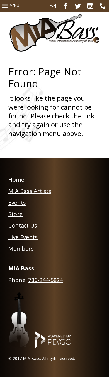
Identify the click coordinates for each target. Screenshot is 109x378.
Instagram (90, 6)
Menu (14, 5)
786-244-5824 (45, 280)
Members (21, 248)
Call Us (102, 6)
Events (17, 202)
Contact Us (22, 225)
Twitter (77, 6)
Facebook (65, 6)
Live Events (23, 237)
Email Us (52, 6)
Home (16, 179)
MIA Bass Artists (29, 191)
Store (15, 214)
